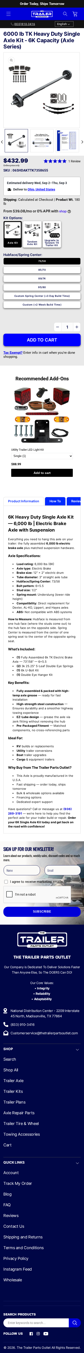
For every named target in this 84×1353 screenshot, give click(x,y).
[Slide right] (82, 142)
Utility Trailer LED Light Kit (27, 449)
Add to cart (42, 473)
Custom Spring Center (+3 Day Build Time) (42, 295)
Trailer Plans (14, 1102)
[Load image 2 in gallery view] (42, 140)
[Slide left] (2, 142)
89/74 (42, 278)
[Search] (75, 1322)
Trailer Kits (13, 1091)
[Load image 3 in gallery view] (67, 140)
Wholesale (12, 1280)
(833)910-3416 (24, 24)
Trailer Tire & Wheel (21, 1124)
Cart (7, 1145)
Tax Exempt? (12, 353)
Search (9, 1059)
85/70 (42, 269)
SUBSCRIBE (42, 911)
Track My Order (17, 1183)
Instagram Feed (17, 1269)
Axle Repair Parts (18, 1113)
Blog (7, 1194)
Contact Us (13, 1226)
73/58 (42, 261)
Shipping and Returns (23, 1237)
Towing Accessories (21, 1134)
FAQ (7, 1205)
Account (11, 1173)
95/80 (42, 287)
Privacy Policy (15, 1259)
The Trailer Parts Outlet (34, 1347)
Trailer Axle (13, 1081)
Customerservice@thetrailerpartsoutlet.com (44, 1033)
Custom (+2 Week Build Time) (42, 304)
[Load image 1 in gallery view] (16, 140)
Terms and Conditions (23, 1248)
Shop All (10, 1070)
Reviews (10, 1216)
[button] (8, 14)
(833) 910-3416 (22, 1024)
